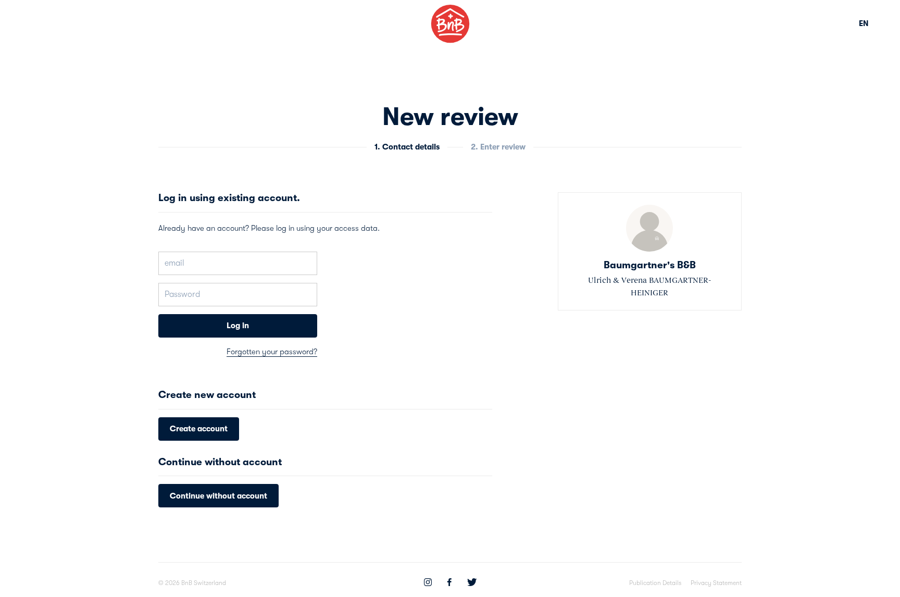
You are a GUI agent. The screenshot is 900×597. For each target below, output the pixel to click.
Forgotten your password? (272, 351)
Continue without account (218, 496)
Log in (238, 325)
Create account (199, 428)
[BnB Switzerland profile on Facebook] (449, 583)
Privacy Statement (716, 583)
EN (864, 23)
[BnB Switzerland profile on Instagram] (428, 583)
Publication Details (655, 583)
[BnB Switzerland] (450, 23)
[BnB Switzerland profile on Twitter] (472, 583)
